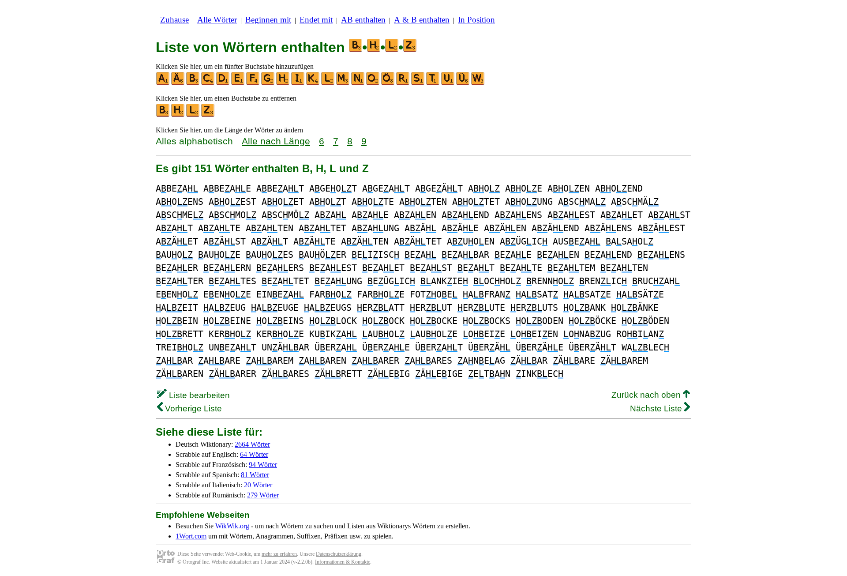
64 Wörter (254, 454)
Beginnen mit (268, 19)
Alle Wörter (217, 19)
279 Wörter (263, 495)
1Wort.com (191, 536)
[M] (343, 83)
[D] (223, 83)
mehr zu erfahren (279, 554)
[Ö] (388, 83)
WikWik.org (232, 526)
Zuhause (174, 19)
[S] (418, 83)
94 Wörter (263, 464)
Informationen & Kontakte (342, 562)
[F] (253, 83)
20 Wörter (258, 485)
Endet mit (316, 19)
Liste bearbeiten (198, 395)
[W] (478, 83)
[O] (373, 83)
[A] (163, 83)
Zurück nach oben (647, 394)
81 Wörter (255, 474)
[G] (268, 83)
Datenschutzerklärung (338, 554)
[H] (283, 83)
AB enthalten (363, 19)
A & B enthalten (422, 19)
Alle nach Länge (276, 141)
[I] (298, 83)
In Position (476, 19)
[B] (193, 83)
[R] (403, 83)
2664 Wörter (252, 444)
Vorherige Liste (192, 408)
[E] (238, 83)
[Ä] (178, 83)
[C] (208, 83)
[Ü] (463, 83)
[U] (448, 83)
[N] (358, 83)
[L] (328, 83)
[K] (313, 83)
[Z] (208, 115)
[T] (433, 83)
